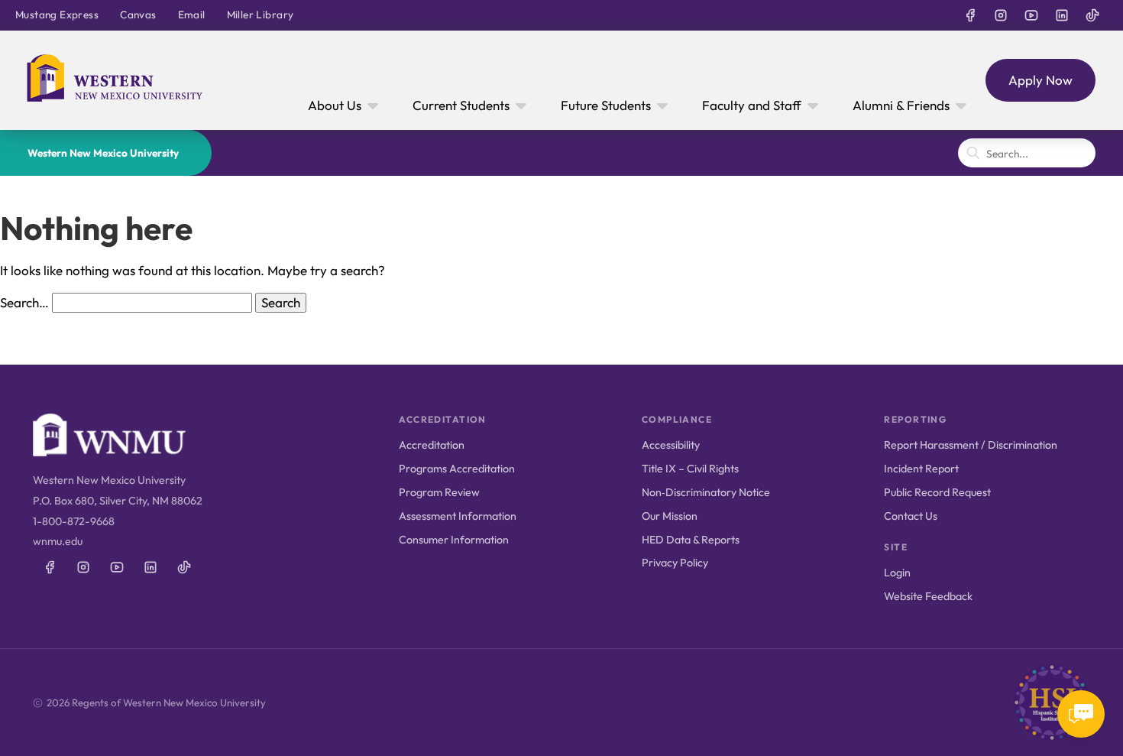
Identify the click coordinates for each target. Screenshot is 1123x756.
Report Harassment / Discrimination (970, 445)
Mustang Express (57, 14)
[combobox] (1026, 152)
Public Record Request (937, 492)
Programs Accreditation (457, 468)
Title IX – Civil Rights (690, 468)
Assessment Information (457, 516)
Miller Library (260, 14)
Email (192, 14)
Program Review (439, 492)
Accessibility (671, 445)
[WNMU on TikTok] (1092, 15)
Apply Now (1040, 80)
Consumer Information (454, 540)
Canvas (138, 14)
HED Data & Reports (690, 540)
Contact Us (910, 516)
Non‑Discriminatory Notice (706, 492)
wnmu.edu (58, 541)
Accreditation (431, 445)
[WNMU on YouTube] (1031, 15)
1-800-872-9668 (74, 521)
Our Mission (669, 516)
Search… (24, 302)
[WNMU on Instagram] (1000, 15)
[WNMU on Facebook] (970, 15)
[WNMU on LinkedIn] (1062, 15)
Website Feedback (928, 596)
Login (897, 572)
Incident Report (921, 468)
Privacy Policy (675, 562)
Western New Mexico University (103, 153)
